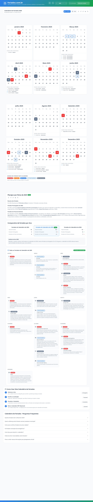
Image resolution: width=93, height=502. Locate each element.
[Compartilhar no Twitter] (83, 11)
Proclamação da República (40, 169)
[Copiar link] (88, 11)
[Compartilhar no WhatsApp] (79, 11)
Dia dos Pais (38, 135)
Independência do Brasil (67, 131)
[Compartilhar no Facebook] (81, 11)
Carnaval (64, 56)
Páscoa (9, 91)
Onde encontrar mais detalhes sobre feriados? (16, 436)
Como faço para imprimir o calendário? (14, 432)
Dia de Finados (38, 168)
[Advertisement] (47, 20)
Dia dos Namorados (66, 88)
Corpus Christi (65, 90)
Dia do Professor (11, 166)
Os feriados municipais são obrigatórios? (14, 428)
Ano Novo (10, 52)
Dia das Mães (38, 90)
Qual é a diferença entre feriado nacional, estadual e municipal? (20, 421)
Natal (64, 165)
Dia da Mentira (11, 88)
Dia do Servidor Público (12, 169)
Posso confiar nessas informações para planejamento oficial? (19, 439)
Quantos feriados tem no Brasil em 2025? (15, 417)
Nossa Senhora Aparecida (13, 165)
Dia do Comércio (11, 167)
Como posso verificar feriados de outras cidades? (16, 425)
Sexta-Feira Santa (11, 90)
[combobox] (61, 3)
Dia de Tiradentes (11, 92)
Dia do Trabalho (38, 88)
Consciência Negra (39, 171)
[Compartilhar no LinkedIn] (85, 11)
